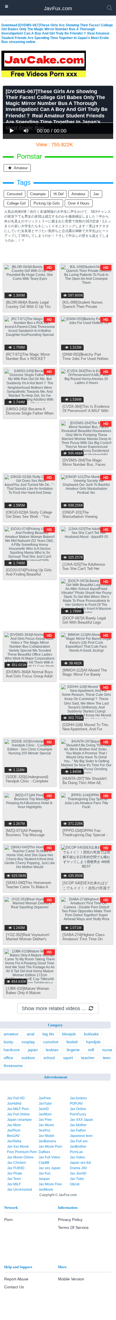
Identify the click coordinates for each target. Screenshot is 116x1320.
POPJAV (76, 1104)
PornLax (76, 1152)
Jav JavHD (78, 1173)
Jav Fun (45, 1173)
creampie (38, 194)
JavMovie (46, 1190)
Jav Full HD (16, 1098)
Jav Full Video (49, 1157)
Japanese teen (81, 1136)
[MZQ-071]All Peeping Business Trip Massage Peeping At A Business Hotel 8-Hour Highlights (29, 837)
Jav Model (46, 1136)
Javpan (44, 1179)
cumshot (50, 1042)
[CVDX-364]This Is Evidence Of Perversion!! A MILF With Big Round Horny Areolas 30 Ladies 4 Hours (86, 412)
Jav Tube (77, 1179)
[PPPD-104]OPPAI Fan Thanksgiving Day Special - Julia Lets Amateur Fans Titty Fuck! (85, 837)
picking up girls (47, 203)
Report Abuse (16, 1279)
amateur (20, 168)
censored (14, 194)
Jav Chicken (16, 1163)
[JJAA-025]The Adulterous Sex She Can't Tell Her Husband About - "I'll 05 (84, 568)
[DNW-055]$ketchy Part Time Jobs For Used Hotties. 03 (86, 358)
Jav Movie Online (20, 1157)
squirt (68, 1057)
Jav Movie (46, 1125)
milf (91, 1050)
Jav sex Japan (50, 1168)
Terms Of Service (73, 1227)
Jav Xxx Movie (18, 1147)
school (49, 1057)
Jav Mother (78, 1125)
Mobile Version (71, 1279)
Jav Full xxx (79, 1141)
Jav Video (77, 1157)
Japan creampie (19, 1120)
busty (8, 1042)
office (8, 1057)
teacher (88, 1057)
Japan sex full (80, 1163)
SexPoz (44, 1130)
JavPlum (13, 1130)
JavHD (44, 1109)
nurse (107, 1050)
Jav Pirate (14, 1173)
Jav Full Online (18, 1114)
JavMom (45, 1114)
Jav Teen (14, 1179)
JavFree (45, 1098)
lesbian (52, 1050)
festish (72, 1042)
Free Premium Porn (22, 1152)
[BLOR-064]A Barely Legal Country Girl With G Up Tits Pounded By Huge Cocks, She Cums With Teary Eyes (28, 308)
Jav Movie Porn (50, 1147)
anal (30, 1034)
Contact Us (14, 1287)
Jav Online (78, 1109)
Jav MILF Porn (18, 1109)
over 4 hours (79, 203)
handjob (93, 1042)
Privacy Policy (70, 1219)
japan (33, 1050)
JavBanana (47, 1141)
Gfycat (74, 1184)
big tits (48, 1034)
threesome (13, 1065)
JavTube (45, 1104)
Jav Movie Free (50, 1184)
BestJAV (13, 1136)
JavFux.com (58, 8)
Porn (8, 1219)
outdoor (28, 1057)
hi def (58, 194)
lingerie (73, 1050)
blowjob (69, 1034)
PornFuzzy (78, 1114)
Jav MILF (14, 1184)
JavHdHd (14, 1104)
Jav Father (78, 1130)
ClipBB (44, 1163)
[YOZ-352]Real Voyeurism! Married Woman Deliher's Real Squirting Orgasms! (28, 939)
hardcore (12, 1050)
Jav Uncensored (19, 1190)
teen (107, 1057)
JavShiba (14, 1141)
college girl (16, 203)
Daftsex (44, 1152)
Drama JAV (78, 1168)
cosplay (28, 1042)
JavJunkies (78, 1098)
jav (96, 194)
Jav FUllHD (15, 1168)
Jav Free (45, 1120)
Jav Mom (14, 1125)
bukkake (91, 1034)
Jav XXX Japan (81, 1120)
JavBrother (78, 1147)
